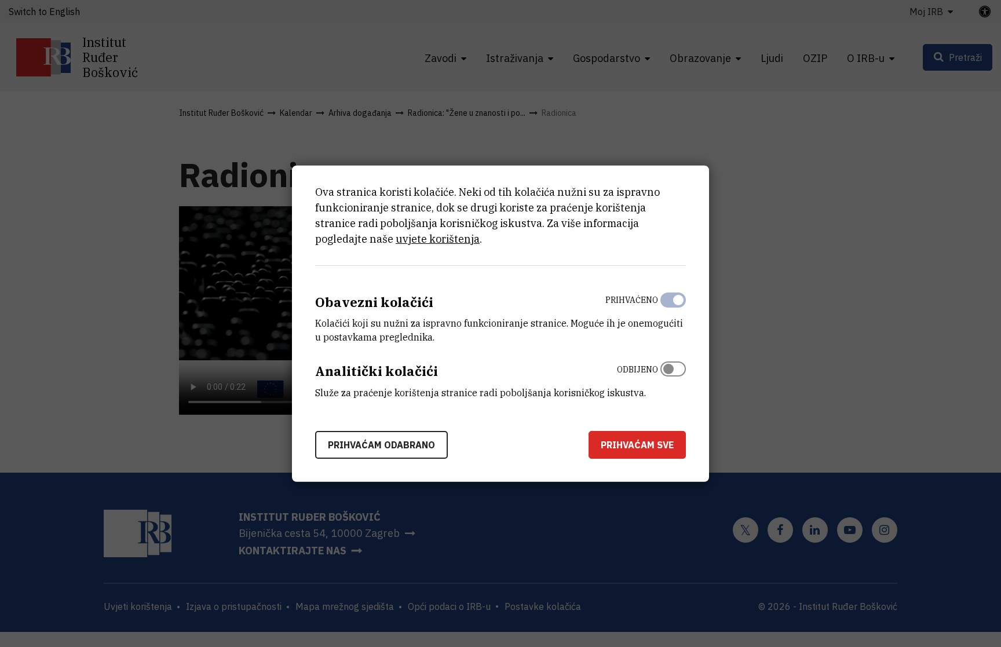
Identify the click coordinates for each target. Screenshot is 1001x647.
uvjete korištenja (438, 238)
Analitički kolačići (376, 371)
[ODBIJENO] (673, 378)
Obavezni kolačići (374, 301)
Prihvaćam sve (637, 445)
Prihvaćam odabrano (381, 445)
